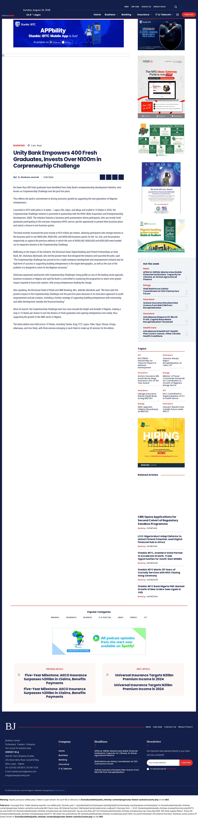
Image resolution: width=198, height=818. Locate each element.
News (146, 269)
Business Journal (30, 177)
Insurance (148, 299)
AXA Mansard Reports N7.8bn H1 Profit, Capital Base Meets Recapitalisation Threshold (160, 319)
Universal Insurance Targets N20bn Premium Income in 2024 (143, 687)
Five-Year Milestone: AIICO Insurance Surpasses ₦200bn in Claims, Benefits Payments (55, 693)
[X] (191, 7)
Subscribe (186, 762)
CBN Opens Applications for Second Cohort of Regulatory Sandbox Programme (158, 520)
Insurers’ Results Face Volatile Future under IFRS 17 (173, 409)
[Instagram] (188, 7)
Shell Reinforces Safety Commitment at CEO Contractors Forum (161, 291)
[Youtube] (195, 7)
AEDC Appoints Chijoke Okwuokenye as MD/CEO (148, 409)
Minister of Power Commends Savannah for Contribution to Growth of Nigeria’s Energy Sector (174, 380)
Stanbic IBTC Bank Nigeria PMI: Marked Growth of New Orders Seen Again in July (161, 589)
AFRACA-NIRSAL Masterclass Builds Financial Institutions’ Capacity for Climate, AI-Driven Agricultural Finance (162, 276)
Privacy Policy (171, 769)
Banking (19, 145)
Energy (147, 285)
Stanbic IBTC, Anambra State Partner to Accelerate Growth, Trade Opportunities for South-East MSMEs (160, 555)
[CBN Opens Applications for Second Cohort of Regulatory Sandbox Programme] (161, 495)
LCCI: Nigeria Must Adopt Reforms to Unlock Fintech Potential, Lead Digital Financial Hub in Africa (160, 539)
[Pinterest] (115, 177)
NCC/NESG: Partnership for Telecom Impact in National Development (147, 363)
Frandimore (59, 790)
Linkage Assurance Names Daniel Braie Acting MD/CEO (147, 396)
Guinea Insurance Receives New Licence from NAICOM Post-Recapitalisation (160, 305)
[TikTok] (178, 790)
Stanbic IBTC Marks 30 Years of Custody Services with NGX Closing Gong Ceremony (159, 572)
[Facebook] (185, 7)
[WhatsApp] (121, 177)
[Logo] (10, 15)
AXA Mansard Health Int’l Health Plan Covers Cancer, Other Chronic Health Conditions (162, 333)
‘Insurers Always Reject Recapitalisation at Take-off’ (172, 361)
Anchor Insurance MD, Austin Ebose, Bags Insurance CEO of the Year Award (148, 379)
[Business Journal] (15, 177)
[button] (175, 7)
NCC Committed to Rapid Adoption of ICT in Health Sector (174, 396)
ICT (139, 355)
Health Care (149, 328)
